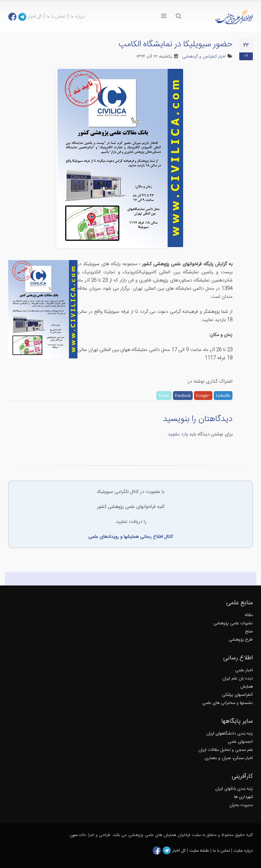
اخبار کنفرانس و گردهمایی (204, 56)
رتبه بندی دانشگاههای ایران (229, 733)
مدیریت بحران (241, 805)
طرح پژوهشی (241, 639)
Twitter (164, 395)
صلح (249, 631)
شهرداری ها (243, 797)
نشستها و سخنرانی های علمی (227, 703)
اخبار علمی (244, 670)
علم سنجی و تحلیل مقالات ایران (225, 750)
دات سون (78, 835)
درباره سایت (243, 850)
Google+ (203, 395)
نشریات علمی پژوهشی (233, 623)
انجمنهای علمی (240, 741)
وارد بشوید (178, 434)
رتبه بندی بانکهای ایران (234, 788)
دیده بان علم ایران (237, 678)
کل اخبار (35, 16)
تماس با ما (56, 16)
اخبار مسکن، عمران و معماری (229, 758)
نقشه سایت (199, 850)
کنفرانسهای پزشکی (237, 694)
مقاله (249, 615)
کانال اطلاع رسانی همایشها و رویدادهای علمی (130, 537)
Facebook (183, 395)
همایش (246, 686)
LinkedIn (223, 395)
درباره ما (77, 16)
